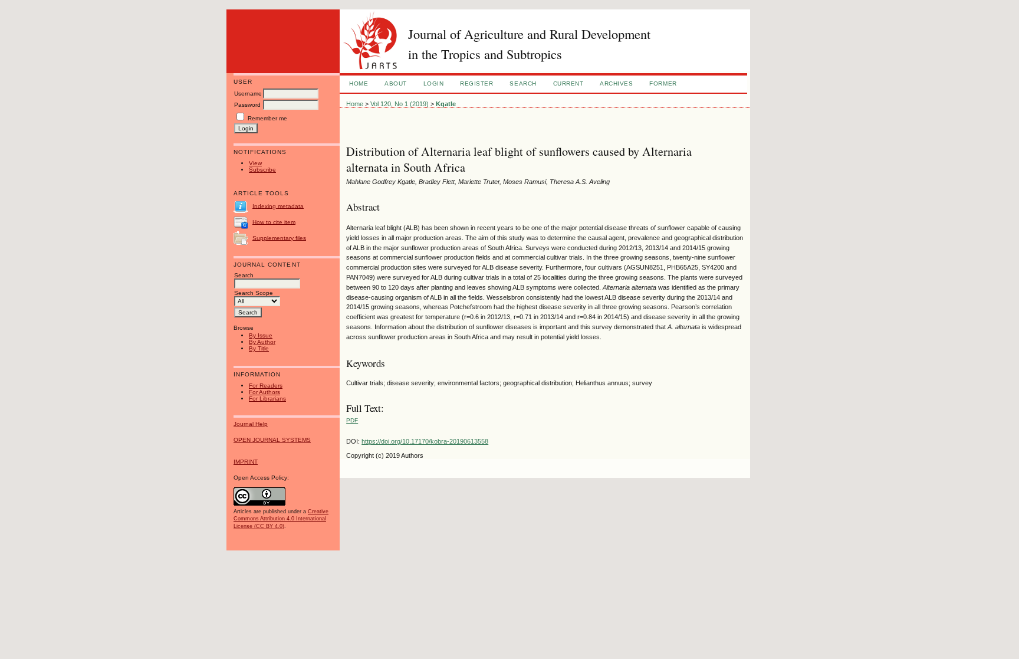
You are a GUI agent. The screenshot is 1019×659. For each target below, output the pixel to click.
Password (247, 104)
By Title (259, 348)
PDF (352, 420)
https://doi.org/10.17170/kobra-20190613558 (424, 441)
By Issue (260, 335)
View (255, 163)
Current (568, 83)
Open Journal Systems (272, 440)
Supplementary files (279, 237)
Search (523, 83)
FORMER (662, 83)
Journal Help (251, 424)
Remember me (267, 118)
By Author (262, 342)
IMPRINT (246, 461)
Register (476, 83)
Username (248, 93)
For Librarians (267, 398)
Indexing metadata (278, 205)
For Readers (265, 385)
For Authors (264, 392)
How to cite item (273, 221)
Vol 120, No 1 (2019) (399, 103)
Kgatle (446, 103)
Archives (616, 83)
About (395, 83)
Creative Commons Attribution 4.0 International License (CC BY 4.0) (281, 519)
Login (433, 83)
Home (358, 83)
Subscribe (262, 169)
